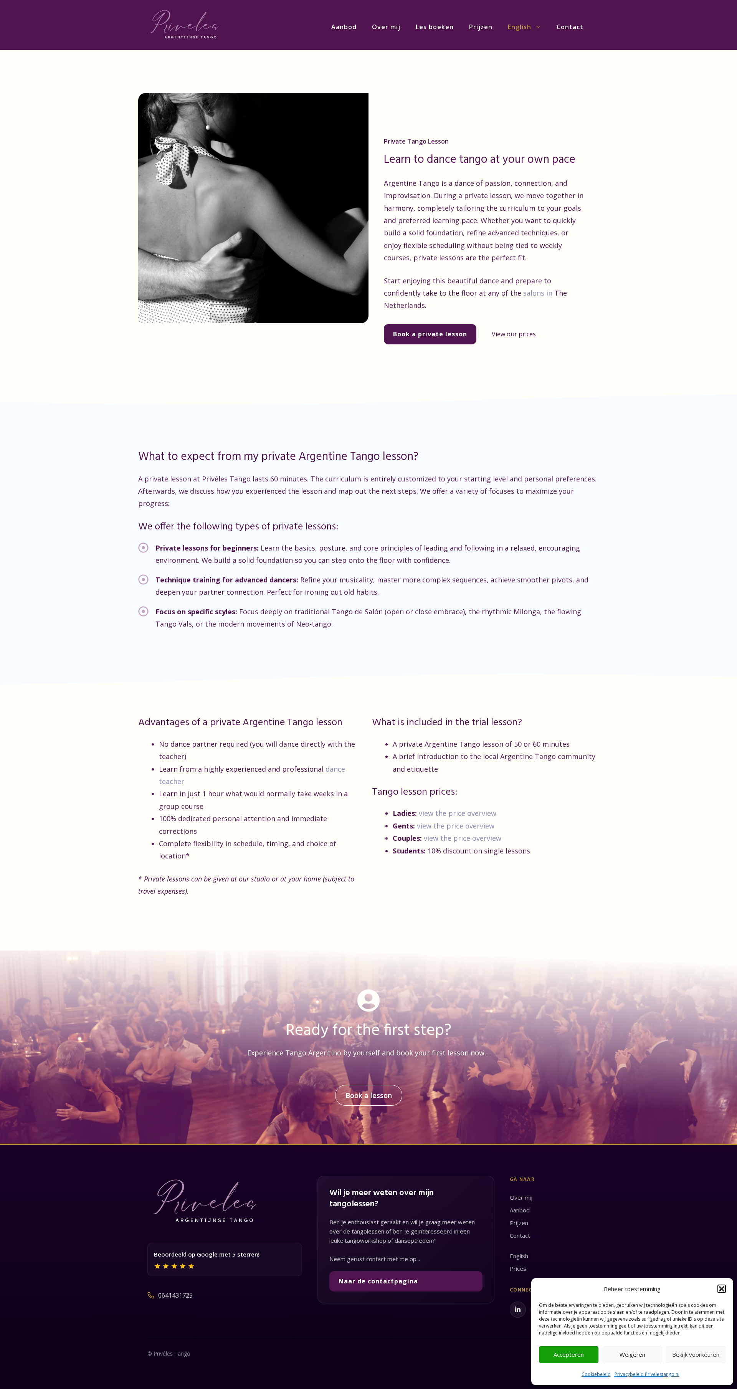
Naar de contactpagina (378, 1281)
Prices (518, 1268)
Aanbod (344, 27)
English (519, 27)
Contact (570, 27)
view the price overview (457, 813)
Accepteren (569, 1354)
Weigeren (632, 1354)
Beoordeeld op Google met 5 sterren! (206, 1254)
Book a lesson (368, 1095)
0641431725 (175, 1295)
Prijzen (480, 27)
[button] (721, 1289)
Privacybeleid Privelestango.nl (647, 1374)
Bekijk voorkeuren (695, 1354)
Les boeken (435, 27)
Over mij (386, 27)
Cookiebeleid (596, 1374)
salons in (538, 293)
